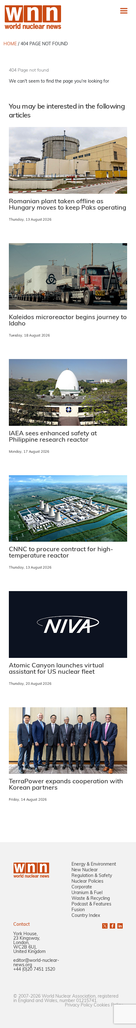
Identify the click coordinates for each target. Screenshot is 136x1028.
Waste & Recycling (90, 898)
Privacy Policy (78, 1005)
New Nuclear (84, 870)
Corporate (81, 887)
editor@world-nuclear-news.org (36, 963)
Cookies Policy (108, 1005)
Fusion (78, 910)
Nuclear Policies (87, 881)
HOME (10, 44)
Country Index (85, 915)
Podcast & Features (91, 904)
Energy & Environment (93, 864)
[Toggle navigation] (124, 10)
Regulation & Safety (91, 875)
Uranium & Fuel (86, 893)
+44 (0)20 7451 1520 (34, 969)
